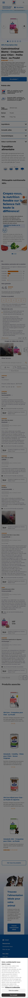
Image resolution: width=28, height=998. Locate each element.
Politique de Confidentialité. (12, 987)
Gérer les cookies (13, 990)
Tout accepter (13, 995)
